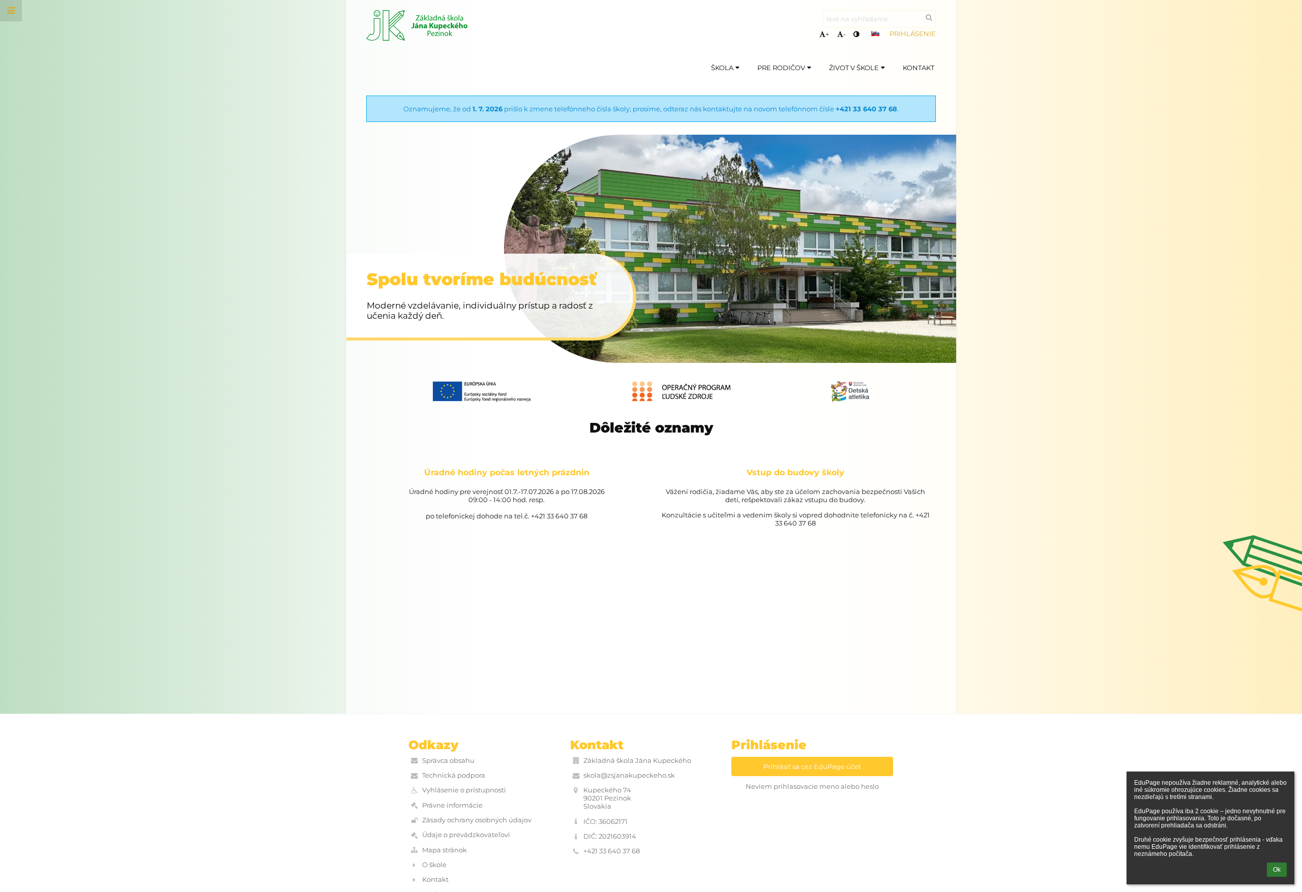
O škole (434, 864)
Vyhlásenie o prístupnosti (464, 790)
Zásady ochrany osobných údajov (476, 820)
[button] (856, 34)
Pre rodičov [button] (781, 68)
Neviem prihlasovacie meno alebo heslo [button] (812, 786)
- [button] (844, 34)
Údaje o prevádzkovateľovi (466, 835)
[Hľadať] (929, 17)
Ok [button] (1277, 869)
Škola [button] (722, 68)
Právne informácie (452, 805)
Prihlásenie (913, 33)
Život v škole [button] (854, 68)
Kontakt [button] (918, 68)
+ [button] (827, 34)
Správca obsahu (448, 760)
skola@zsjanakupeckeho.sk (629, 775)
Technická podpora (453, 775)
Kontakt (435, 879)
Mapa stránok (444, 850)
